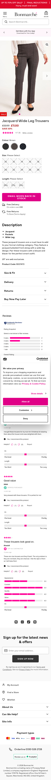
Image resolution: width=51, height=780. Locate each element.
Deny (25, 418)
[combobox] (25, 22)
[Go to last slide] (4, 32)
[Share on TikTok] (28, 622)
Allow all (25, 401)
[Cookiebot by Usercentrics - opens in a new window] (36, 359)
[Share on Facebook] (16, 622)
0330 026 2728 (34, 749)
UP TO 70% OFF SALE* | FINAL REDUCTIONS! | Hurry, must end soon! (25, 4)
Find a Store (13, 692)
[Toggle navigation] (5, 13)
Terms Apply (19, 214)
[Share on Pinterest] (34, 622)
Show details (37, 393)
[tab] (19, 114)
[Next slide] (47, 32)
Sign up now (25, 658)
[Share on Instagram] (22, 622)
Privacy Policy (24, 669)
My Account (13, 684)
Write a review (27, 133)
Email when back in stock (21, 197)
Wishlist (11, 699)
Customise (24, 410)
